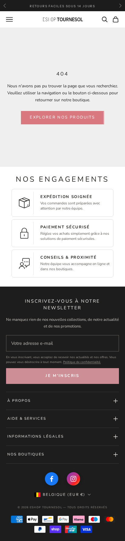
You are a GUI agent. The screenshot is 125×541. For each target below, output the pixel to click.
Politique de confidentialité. (82, 362)
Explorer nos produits (62, 117)
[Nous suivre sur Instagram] (73, 479)
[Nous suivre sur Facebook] (51, 479)
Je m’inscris (62, 375)
